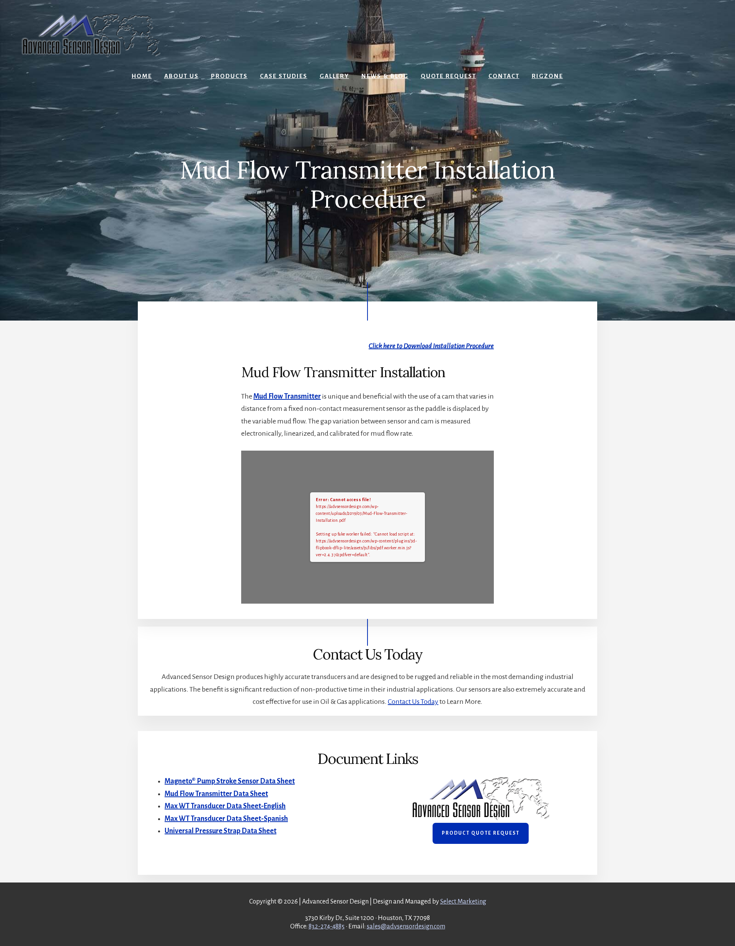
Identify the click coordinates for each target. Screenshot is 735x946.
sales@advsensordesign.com (406, 926)
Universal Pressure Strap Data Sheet (220, 831)
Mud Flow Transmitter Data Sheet (216, 794)
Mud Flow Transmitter (287, 396)
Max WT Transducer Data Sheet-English (225, 806)
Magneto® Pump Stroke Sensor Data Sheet (230, 781)
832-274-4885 (327, 926)
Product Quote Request (480, 833)
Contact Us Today (413, 701)
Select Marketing (463, 901)
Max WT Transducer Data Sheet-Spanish (226, 818)
